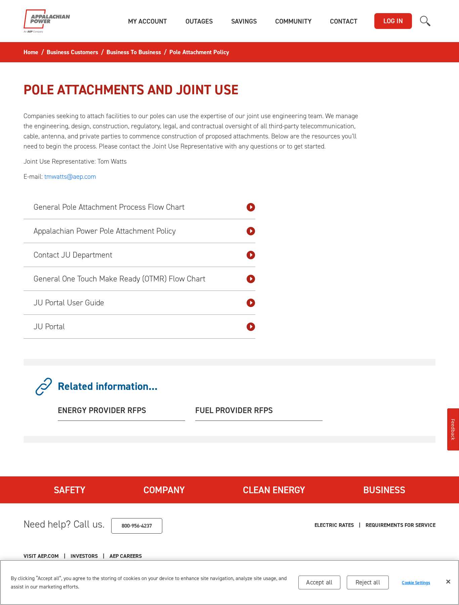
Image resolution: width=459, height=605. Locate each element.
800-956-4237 (137, 525)
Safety (69, 489)
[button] (147, 21)
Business (384, 489)
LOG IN (393, 20)
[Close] (448, 581)
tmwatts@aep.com (70, 176)
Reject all (368, 582)
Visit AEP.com (41, 556)
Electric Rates (334, 525)
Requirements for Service (400, 525)
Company (164, 489)
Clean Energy (274, 489)
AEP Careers (126, 556)
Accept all (319, 582)
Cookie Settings (416, 582)
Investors (84, 556)
